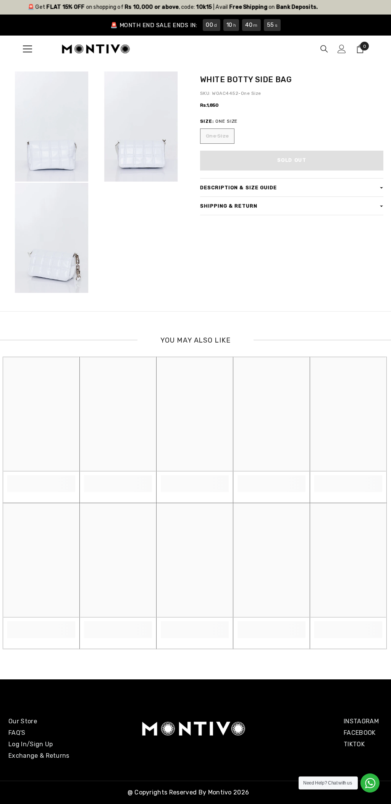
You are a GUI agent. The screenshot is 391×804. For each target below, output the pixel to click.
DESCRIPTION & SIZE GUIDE (238, 187)
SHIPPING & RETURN (228, 206)
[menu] (27, 49)
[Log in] (342, 49)
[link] (41, 479)
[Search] (324, 49)
